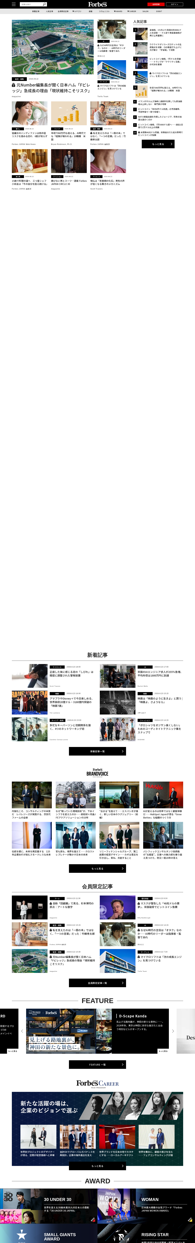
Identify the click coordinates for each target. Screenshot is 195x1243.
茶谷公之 (101, 56)
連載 (90, 11)
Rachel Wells (143, 686)
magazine (16, 97)
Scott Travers (96, 189)
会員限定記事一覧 (97, 983)
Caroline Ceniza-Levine (59, 739)
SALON (145, 11)
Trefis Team (103, 97)
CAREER (132, 11)
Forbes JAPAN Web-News (24, 144)
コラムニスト (104, 11)
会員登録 (156, 4)
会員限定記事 (63, 11)
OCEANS (141, 739)
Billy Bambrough (144, 918)
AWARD (119, 11)
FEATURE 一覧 (97, 1064)
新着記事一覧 (97, 751)
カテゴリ (77, 11)
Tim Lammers (55, 713)
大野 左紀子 (142, 713)
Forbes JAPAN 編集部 (100, 144)
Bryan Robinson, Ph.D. (61, 144)
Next (172, 1031)
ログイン (174, 4)
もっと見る (158, 144)
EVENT (159, 11)
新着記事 (35, 11)
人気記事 (49, 11)
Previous (22, 1031)
